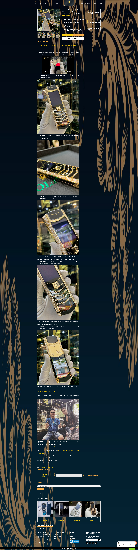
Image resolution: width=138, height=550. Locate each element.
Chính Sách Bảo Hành (58, 540)
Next (59, 20)
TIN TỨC (94, 3)
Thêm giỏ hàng (67, 35)
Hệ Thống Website (73, 538)
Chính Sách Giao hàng (58, 538)
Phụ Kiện (71, 536)
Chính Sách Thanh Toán (58, 541)
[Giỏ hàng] (103, 1)
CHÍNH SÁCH (87, 3)
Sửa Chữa (72, 534)
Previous (39, 20)
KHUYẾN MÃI (100, 3)
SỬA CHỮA (81, 3)
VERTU (36, 3)
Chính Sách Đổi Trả (57, 536)
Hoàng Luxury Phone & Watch (47, 467)
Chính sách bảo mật (57, 534)
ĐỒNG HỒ (50, 3)
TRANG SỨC (56, 3)
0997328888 (78, 35)
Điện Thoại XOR (43, 3)
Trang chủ (39, 6)
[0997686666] (69, 549)
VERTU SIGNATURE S (50, 6)
